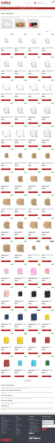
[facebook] (29, 433)
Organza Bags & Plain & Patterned (6, 428)
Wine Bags (2, 429)
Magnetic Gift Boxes (4, 419)
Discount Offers (18, 420)
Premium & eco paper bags (5, 421)
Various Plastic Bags (4, 423)
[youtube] (33, 433)
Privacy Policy (18, 425)
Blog (23, 6)
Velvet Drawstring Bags (4, 422)
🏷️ (27, 6)
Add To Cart (5, 169)
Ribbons (2, 430)
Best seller (10, 6)
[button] (6, 6)
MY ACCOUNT (18, 430)
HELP (16, 421)
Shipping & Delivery (18, 419)
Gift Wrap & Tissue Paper (4, 426)
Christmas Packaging (4, 432)
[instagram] (31, 433)
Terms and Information (19, 426)
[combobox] (51, 31)
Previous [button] (25, 380)
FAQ (31, 6)
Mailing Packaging (3, 425)
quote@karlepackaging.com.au (34, 420)
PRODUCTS (2, 417)
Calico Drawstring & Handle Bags (5, 420)
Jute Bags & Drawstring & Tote (5, 424)
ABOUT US (17, 416)
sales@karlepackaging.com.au (42, 3)
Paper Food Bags (3, 427)
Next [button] (30, 380)
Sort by (47, 31)
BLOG (16, 427)
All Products (4, 6)
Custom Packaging (3, 431)
